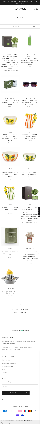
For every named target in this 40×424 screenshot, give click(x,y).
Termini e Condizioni (7, 366)
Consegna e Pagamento (9, 363)
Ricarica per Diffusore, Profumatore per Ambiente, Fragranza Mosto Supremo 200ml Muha (30, 59)
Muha (10, 52)
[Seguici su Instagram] (8, 399)
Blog (3, 369)
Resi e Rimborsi (6, 360)
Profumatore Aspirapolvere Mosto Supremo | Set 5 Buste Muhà (10, 101)
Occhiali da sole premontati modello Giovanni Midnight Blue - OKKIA (29, 101)
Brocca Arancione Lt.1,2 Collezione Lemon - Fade (29, 136)
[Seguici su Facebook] (3, 399)
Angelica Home (30, 248)
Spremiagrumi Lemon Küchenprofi (10, 292)
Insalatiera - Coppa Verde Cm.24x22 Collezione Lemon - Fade (30, 173)
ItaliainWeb (23, 406)
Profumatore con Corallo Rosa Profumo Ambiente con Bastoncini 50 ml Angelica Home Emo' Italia (30, 255)
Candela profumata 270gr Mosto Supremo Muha (10, 253)
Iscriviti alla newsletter (16, 393)
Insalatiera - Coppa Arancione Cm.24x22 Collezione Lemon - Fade (10, 173)
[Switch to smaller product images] (37, 26)
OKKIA (30, 96)
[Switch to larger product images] (34, 26)
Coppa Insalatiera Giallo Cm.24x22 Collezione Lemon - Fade (10, 137)
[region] (20, 310)
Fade (10, 132)
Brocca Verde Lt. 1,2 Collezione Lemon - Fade (10, 209)
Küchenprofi (10, 288)
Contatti (4, 372)
